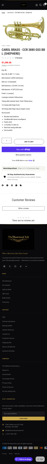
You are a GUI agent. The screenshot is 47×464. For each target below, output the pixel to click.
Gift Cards (5, 294)
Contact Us (6, 334)
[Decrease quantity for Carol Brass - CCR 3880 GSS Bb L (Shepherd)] (3, 140)
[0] (43, 5)
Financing (5, 302)
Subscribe (23, 418)
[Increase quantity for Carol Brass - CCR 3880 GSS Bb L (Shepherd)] (10, 140)
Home (3, 12)
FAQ (3, 317)
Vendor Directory (8, 330)
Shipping (4, 65)
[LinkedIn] (26, 266)
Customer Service (8, 338)
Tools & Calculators (8, 321)
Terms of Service (7, 387)
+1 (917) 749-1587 (11, 434)
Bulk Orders (6, 298)
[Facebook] (3, 185)
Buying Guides (7, 326)
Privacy (4, 453)
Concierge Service (8, 379)
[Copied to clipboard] (21, 185)
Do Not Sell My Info (8, 391)
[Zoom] (40, 20)
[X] (7, 185)
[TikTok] (21, 266)
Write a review (23, 208)
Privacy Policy (7, 383)
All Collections (7, 281)
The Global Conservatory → (11, 366)
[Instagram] (15, 266)
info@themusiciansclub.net (14, 430)
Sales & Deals (6, 289)
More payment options (23, 155)
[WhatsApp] (16, 185)
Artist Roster (6, 374)
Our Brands (6, 285)
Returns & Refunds (8, 347)
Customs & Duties (8, 351)
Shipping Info (6, 342)
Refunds (17, 453)
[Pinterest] (12, 185)
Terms (10, 453)
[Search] (40, 5)
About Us (5, 370)
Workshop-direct (10, 168)
